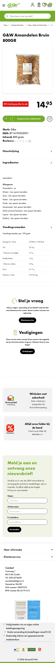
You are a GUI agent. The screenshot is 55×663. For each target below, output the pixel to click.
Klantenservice (12, 557)
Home (5, 25)
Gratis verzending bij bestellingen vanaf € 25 (29, 631)
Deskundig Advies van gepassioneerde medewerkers (25, 637)
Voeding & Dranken (17, 25)
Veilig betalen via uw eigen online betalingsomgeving (22, 626)
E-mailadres (12, 517)
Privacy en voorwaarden (17, 490)
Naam (10, 496)
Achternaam (13, 506)
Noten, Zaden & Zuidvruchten (37, 25)
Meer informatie (13, 549)
